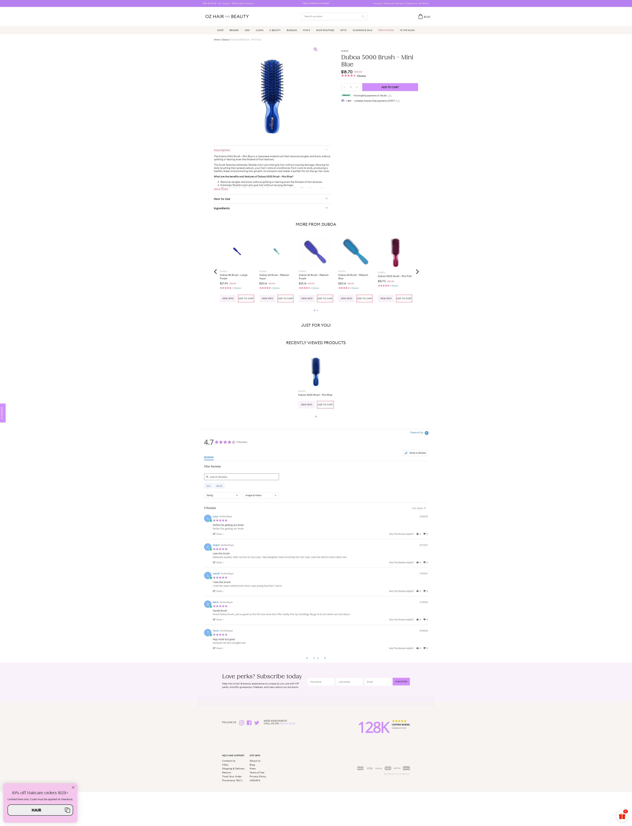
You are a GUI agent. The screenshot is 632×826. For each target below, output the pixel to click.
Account (377, 3)
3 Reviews (315, 288)
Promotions (386, 30)
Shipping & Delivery (394, 3)
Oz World (424, 3)
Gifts (343, 30)
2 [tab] (317, 310)
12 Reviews (236, 288)
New (247, 30)
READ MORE (221, 189)
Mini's (306, 30)
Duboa (225, 40)
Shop (220, 30)
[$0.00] (420, 16)
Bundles (292, 30)
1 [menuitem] (314, 658)
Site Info (255, 755)
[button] (219, 533)
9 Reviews (361, 75)
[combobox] (222, 495)
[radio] (208, 486)
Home (217, 40)
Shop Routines (325, 30)
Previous (215, 271)
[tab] (415, 453)
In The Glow (407, 30)
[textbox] (427, 509)
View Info (228, 298)
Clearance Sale (362, 30)
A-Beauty (275, 30)
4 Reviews (394, 285)
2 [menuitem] (318, 658)
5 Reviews (276, 288)
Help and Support (233, 755)
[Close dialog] (73, 787)
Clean (259, 30)
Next (416, 271)
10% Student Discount (243, 3)
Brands (234, 30)
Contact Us (411, 3)
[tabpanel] (237, 268)
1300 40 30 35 (209, 3)
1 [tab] (314, 310)
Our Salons (223, 3)
